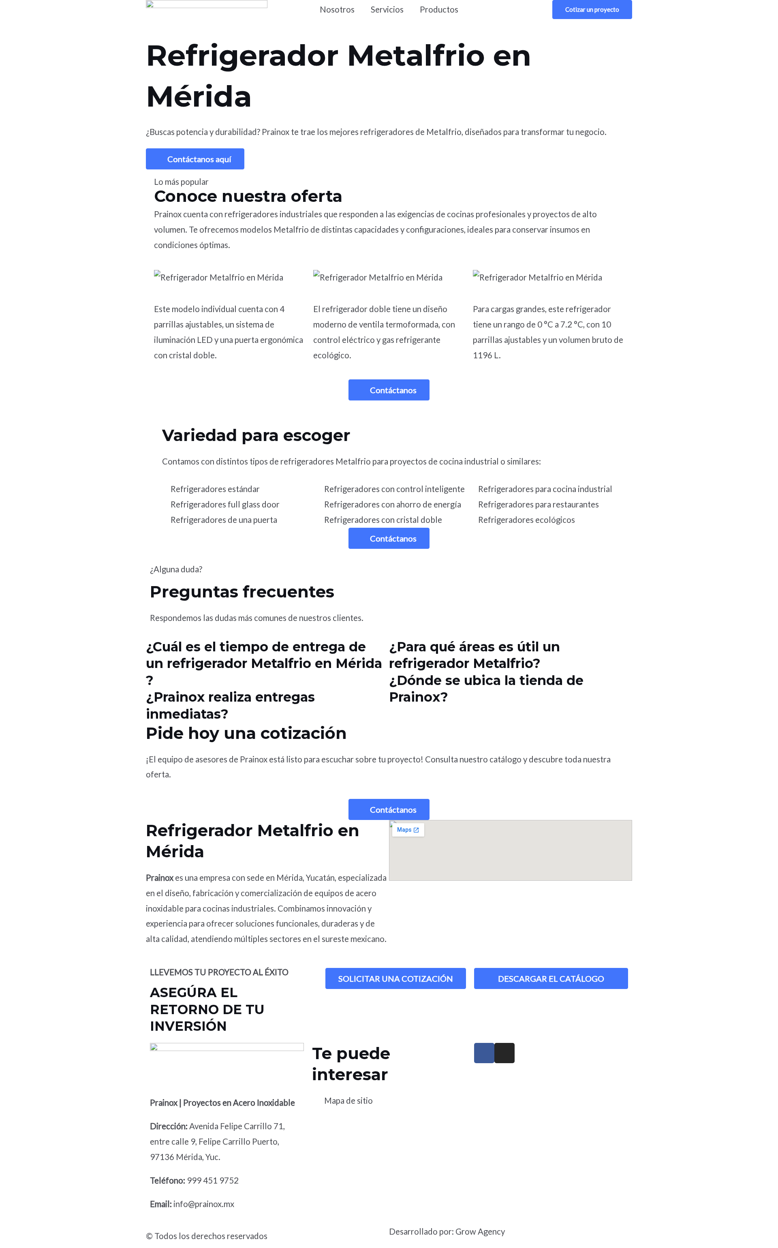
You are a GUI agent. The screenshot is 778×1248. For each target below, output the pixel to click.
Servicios (387, 9)
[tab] (267, 663)
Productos (439, 9)
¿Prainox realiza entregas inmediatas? (230, 705)
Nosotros (337, 9)
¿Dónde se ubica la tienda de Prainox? (486, 688)
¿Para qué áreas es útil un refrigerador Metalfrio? (474, 655)
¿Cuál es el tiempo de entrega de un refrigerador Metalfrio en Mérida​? (264, 663)
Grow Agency (480, 1231)
